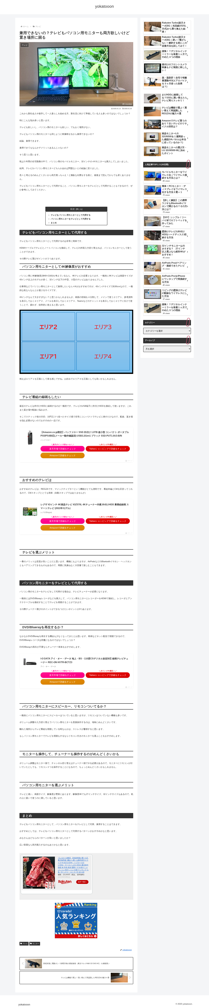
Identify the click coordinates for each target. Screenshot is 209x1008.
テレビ (25, 944)
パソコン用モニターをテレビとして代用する (71, 219)
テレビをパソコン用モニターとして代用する (71, 215)
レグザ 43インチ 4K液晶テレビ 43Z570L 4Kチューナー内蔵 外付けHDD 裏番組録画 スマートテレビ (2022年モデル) (85, 506)
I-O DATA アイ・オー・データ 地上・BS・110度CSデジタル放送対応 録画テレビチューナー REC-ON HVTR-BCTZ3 (84, 660)
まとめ (54, 223)
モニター (35, 944)
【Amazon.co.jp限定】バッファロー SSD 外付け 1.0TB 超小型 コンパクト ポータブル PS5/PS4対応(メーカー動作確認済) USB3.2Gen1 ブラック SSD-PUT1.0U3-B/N (85, 434)
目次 (72, 209)
